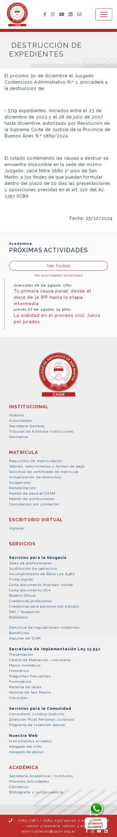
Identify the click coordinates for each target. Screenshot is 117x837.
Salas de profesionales (30, 563)
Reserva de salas (25, 687)
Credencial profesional (30, 601)
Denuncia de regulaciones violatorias (44, 627)
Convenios (18, 787)
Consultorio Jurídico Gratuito (36, 714)
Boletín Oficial (22, 595)
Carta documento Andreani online (41, 585)
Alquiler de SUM (25, 638)
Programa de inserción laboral (37, 725)
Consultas (18, 698)
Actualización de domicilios (35, 477)
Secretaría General (27, 426)
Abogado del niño (25, 746)
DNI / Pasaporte (24, 612)
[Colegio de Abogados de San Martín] (58, 378)
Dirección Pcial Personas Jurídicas (41, 719)
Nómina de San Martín (30, 692)
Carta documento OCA (30, 590)
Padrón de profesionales (32, 499)
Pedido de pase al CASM (32, 493)
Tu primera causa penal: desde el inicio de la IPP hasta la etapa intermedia (52, 297)
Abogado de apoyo (26, 752)
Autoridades (20, 421)
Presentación (21, 654)
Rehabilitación (22, 488)
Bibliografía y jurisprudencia (36, 792)
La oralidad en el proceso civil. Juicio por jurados (57, 318)
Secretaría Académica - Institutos (41, 776)
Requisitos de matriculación (36, 461)
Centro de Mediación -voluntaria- (40, 660)
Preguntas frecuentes (30, 676)
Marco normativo (24, 665)
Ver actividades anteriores (58, 275)
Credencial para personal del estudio (44, 606)
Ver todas (58, 265)
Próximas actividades (29, 781)
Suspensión (20, 482)
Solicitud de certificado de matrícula (44, 472)
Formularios (20, 681)
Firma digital (21, 579)
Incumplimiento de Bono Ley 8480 (42, 574)
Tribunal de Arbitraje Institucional (41, 431)
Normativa (18, 437)
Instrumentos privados (30, 741)
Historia (16, 415)
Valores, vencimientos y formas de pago (47, 466)
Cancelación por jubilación (34, 504)
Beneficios (19, 633)
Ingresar (17, 528)
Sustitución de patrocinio (33, 568)
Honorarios (19, 671)
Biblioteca (18, 617)
